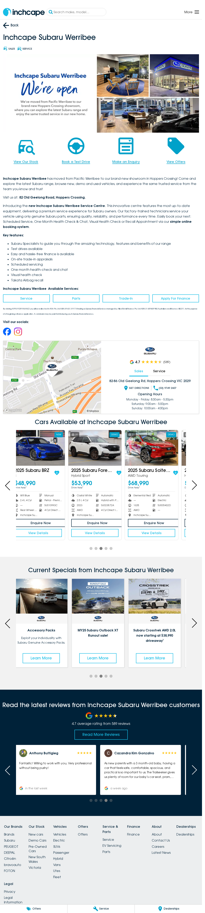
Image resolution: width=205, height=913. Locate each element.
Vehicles (59, 834)
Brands (9, 834)
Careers (158, 847)
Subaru (9, 840)
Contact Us (161, 840)
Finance (133, 834)
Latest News (161, 853)
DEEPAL (9, 853)
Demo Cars (37, 840)
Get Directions (139, 387)
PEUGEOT (11, 847)
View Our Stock (26, 162)
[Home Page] (24, 12)
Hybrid (58, 859)
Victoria (35, 868)
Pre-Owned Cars (38, 849)
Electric (59, 840)
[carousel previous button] (8, 485)
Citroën (10, 859)
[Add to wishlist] (63, 473)
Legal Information (13, 900)
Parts (76, 298)
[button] (58, 770)
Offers (82, 834)
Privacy (9, 892)
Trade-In (126, 298)
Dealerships (185, 834)
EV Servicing (111, 846)
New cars (36, 834)
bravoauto (12, 865)
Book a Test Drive (76, 162)
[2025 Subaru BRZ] (44, 448)
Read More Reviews (101, 734)
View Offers (176, 162)
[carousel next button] (194, 485)
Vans (56, 865)
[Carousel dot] (90, 548)
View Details (44, 533)
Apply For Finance (175, 298)
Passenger (61, 853)
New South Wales (37, 859)
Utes (56, 871)
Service (26, 298)
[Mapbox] (14, 410)
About (157, 834)
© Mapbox (93, 410)
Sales (138, 371)
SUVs (56, 847)
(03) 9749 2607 (167, 387)
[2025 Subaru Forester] (101, 448)
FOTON (9, 871)
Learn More (44, 658)
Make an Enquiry (126, 162)
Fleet (57, 877)
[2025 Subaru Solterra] (157, 448)
